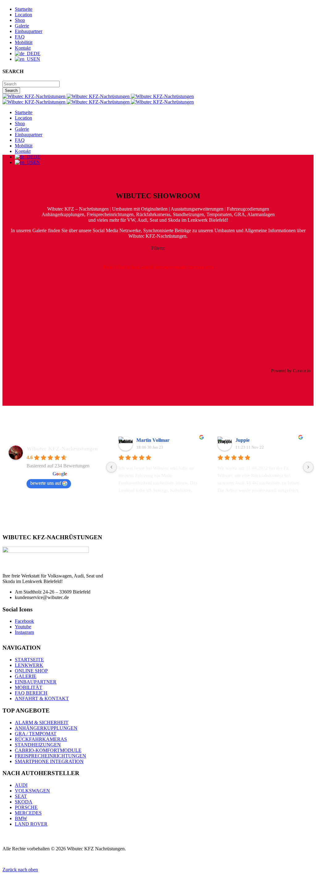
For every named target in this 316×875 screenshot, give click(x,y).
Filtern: (158, 248)
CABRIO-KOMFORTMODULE (48, 750)
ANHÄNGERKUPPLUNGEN (46, 728)
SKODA (23, 801)
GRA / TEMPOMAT (35, 733)
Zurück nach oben (20, 869)
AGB (7, 859)
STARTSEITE (29, 659)
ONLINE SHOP (31, 670)
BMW (21, 818)
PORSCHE (26, 807)
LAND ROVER (31, 824)
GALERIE (25, 676)
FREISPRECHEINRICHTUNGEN (50, 755)
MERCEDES (28, 812)
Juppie (242, 440)
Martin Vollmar (152, 440)
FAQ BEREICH (31, 693)
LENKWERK (29, 665)
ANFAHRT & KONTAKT (42, 698)
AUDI (21, 785)
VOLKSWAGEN (32, 790)
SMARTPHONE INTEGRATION (49, 761)
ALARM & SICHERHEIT (42, 722)
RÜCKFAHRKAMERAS (41, 739)
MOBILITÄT (28, 687)
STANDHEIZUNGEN (38, 744)
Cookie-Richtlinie (34, 859)
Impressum (92, 859)
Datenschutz (67, 859)
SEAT (21, 796)
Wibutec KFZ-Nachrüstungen (62, 449)
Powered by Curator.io (290, 370)
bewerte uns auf (45, 483)
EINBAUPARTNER (35, 681)
